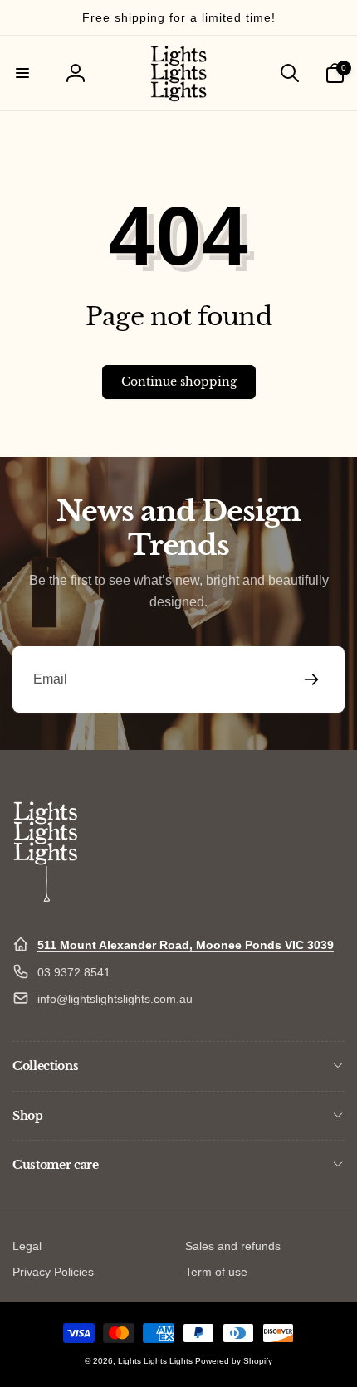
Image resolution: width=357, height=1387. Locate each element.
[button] (22, 73)
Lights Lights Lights (155, 1360)
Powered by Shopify (233, 1360)
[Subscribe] (311, 679)
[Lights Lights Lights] (45, 905)
